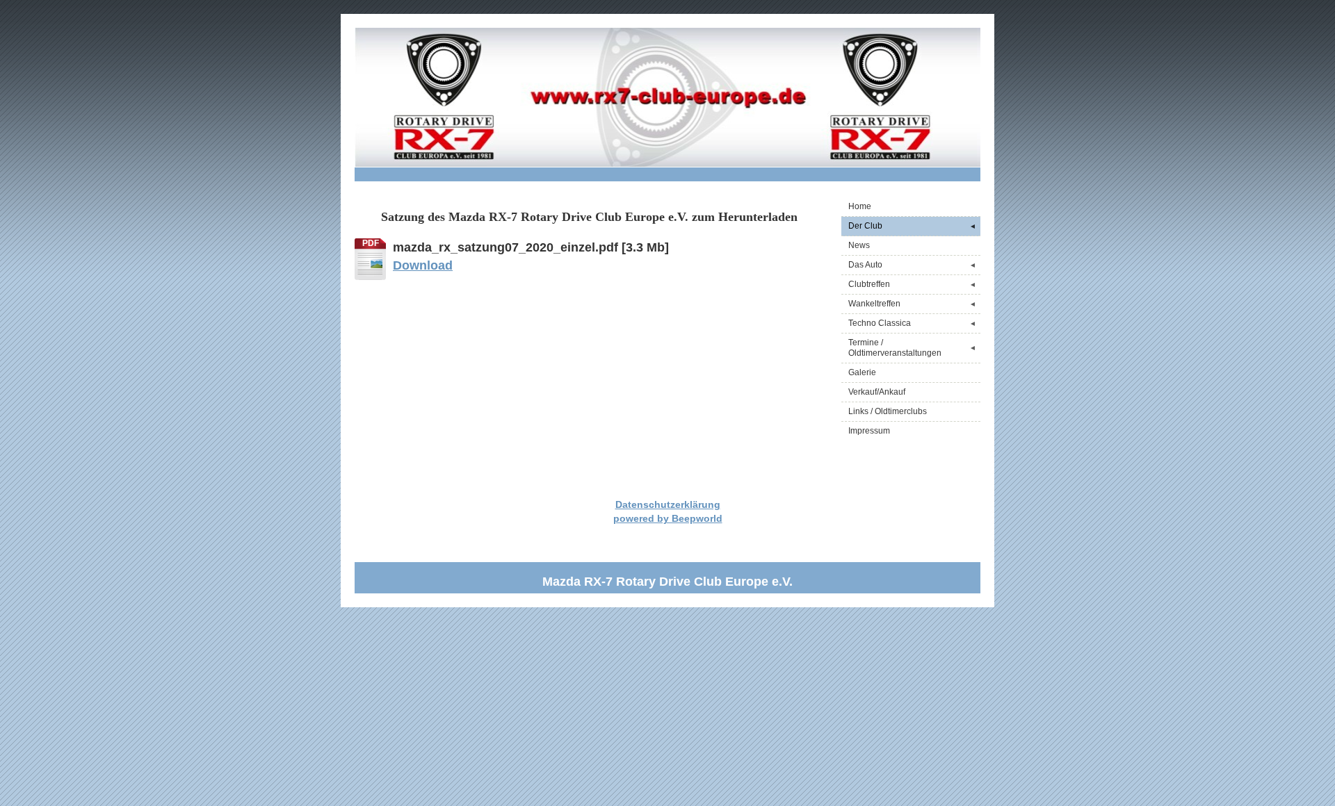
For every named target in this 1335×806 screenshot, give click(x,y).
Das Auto (912, 265)
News (859, 245)
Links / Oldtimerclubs (887, 411)
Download (423, 265)
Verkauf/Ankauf (876, 392)
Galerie (862, 372)
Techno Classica (912, 323)
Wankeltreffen (912, 304)
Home (859, 206)
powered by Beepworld (667, 518)
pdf (370, 243)
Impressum (869, 431)
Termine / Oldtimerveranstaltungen (912, 348)
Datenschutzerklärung (667, 504)
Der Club (912, 226)
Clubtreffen (912, 284)
